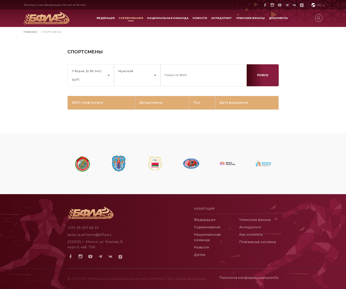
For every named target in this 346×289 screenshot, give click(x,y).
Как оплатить (251, 234)
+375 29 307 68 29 (83, 228)
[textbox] (317, 5)
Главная (30, 31)
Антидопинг (221, 18)
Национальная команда (168, 18)
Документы (278, 18)
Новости (200, 18)
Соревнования (131, 18)
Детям (199, 255)
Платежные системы (257, 242)
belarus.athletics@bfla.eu (89, 235)
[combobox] (317, 5)
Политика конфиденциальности (249, 278)
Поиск (262, 75)
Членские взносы (250, 18)
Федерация (106, 18)
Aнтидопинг (250, 227)
